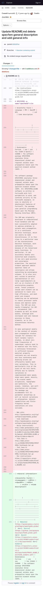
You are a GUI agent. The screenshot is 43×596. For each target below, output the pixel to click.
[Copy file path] (18, 76)
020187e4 (15, 44)
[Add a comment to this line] (2, 92)
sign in (24, 583)
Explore (9, 3)
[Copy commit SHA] (16, 13)
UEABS (7, 8)
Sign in (38, 3)
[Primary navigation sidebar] (2, 8)
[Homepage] (3, 2)
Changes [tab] (7, 63)
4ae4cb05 (29, 8)
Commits (21, 8)
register (16, 583)
